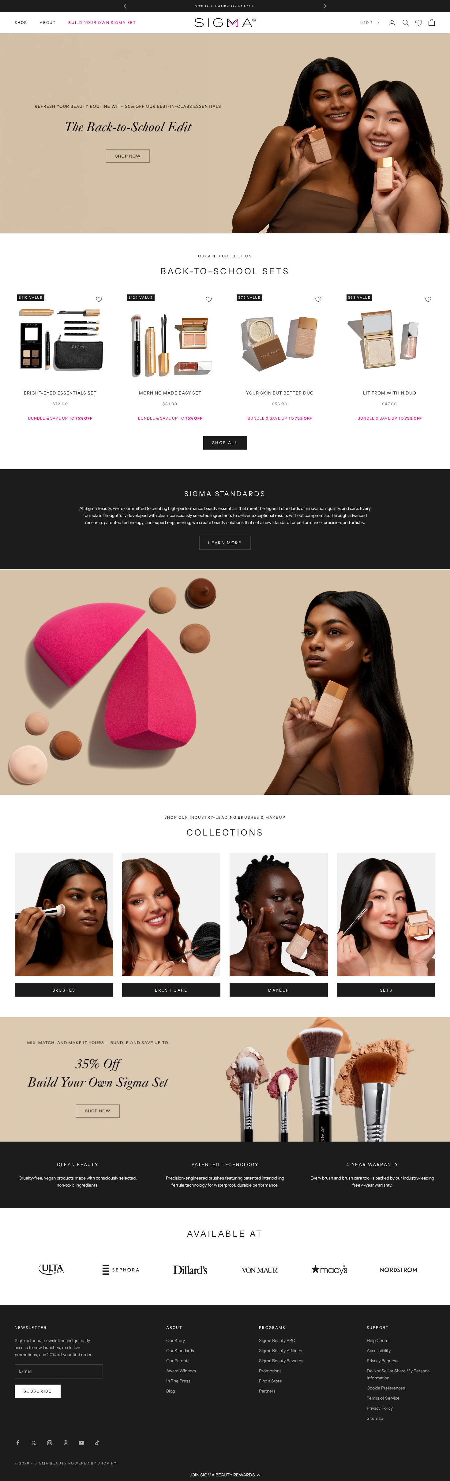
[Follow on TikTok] (97, 1443)
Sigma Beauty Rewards (281, 1360)
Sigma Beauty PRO (277, 1340)
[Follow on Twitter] (34, 1443)
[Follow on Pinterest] (65, 1443)
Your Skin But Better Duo (280, 393)
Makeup (278, 990)
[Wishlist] (418, 23)
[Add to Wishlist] (99, 299)
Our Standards (180, 1350)
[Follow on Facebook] (18, 1443)
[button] (225, 1475)
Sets (386, 990)
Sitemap (375, 1418)
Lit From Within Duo (389, 393)
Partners (267, 1391)
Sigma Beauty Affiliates (281, 1350)
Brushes (63, 990)
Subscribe (38, 1391)
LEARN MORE (225, 542)
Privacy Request (382, 1360)
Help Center (378, 1340)
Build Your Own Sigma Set (102, 22)
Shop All (225, 442)
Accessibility (379, 1350)
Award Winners (181, 1371)
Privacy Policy (380, 1408)
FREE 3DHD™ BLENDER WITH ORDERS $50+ (225, 6)
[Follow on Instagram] (50, 1443)
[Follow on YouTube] (81, 1443)
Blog (170, 1391)
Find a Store (270, 1381)
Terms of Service (383, 1398)
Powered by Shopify (92, 1463)
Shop (21, 22)
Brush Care (171, 990)
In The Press (178, 1381)
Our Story (175, 1340)
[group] (225, 133)
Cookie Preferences (386, 1388)
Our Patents (177, 1360)
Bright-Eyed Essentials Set (60, 393)
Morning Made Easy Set (170, 393)
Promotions (270, 1371)
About (48, 22)
